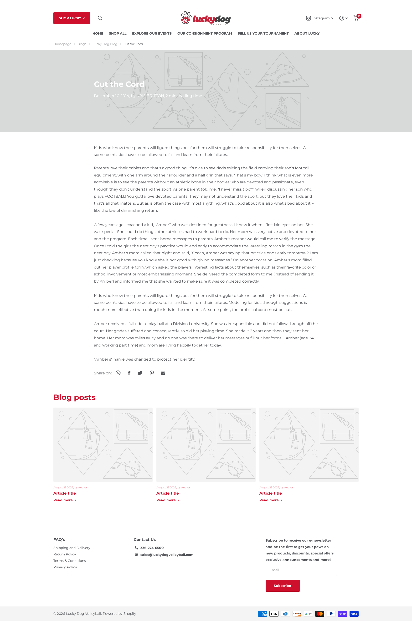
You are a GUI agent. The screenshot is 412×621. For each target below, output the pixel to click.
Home (98, 33)
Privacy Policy (65, 567)
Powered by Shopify (119, 613)
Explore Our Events (152, 33)
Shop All (117, 33)
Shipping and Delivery (71, 548)
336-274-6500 (152, 548)
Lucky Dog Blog (105, 44)
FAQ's (59, 539)
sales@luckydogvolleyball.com (167, 555)
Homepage (62, 44)
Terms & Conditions (69, 561)
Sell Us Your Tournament (263, 33)
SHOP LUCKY (70, 18)
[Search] (100, 18)
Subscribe (283, 586)
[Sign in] (343, 18)
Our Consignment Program (204, 33)
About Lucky (306, 33)
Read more (63, 500)
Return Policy (64, 554)
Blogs (81, 44)
